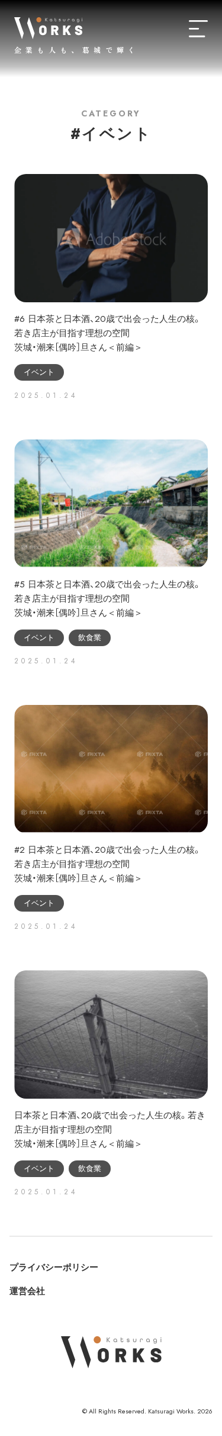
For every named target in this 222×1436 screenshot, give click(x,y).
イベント (39, 372)
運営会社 (27, 1291)
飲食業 (89, 637)
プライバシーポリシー (53, 1267)
